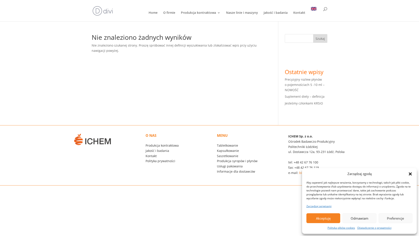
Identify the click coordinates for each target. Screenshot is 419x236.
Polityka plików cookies (341, 228)
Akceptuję (323, 218)
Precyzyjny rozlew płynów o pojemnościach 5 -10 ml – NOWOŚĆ (305, 84)
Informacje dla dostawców (236, 171)
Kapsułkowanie (228, 151)
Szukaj (320, 38)
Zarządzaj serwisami (318, 206)
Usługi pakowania (230, 166)
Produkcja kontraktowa (198, 13)
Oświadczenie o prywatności (374, 228)
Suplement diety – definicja (305, 96)
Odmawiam (359, 218)
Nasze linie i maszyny (242, 13)
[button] (410, 174)
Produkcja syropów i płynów (237, 161)
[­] (315, 14)
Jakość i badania (276, 13)
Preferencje (395, 218)
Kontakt (299, 13)
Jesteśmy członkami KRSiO (304, 103)
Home (153, 13)
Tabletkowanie (227, 145)
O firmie (169, 13)
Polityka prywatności (160, 161)
